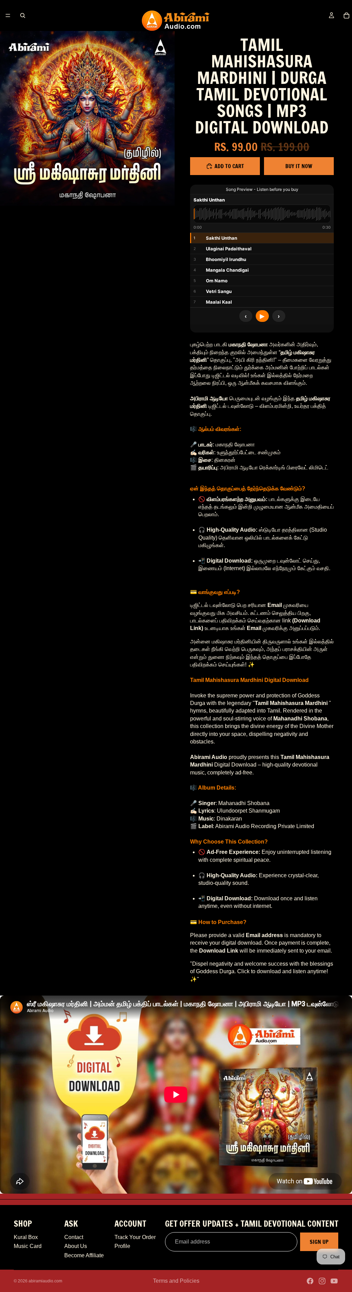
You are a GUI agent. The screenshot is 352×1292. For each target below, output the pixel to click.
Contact (73, 1237)
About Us (75, 1246)
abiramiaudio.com (45, 1281)
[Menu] (8, 15)
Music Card (28, 1246)
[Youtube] (334, 1281)
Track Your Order (135, 1237)
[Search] (22, 15)
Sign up (319, 1242)
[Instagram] (322, 1281)
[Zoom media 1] (87, 118)
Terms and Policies (176, 1281)
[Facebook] (310, 1281)
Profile (122, 1246)
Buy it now (298, 166)
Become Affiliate (84, 1255)
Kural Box (26, 1237)
